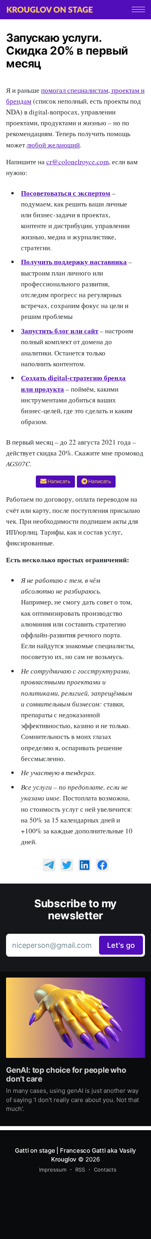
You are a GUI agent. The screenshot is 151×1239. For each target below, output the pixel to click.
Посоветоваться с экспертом (65, 193)
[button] (138, 9)
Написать (59, 481)
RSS (80, 1169)
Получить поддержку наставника (74, 262)
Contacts (105, 1169)
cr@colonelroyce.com (77, 161)
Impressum (52, 1169)
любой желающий (53, 144)
